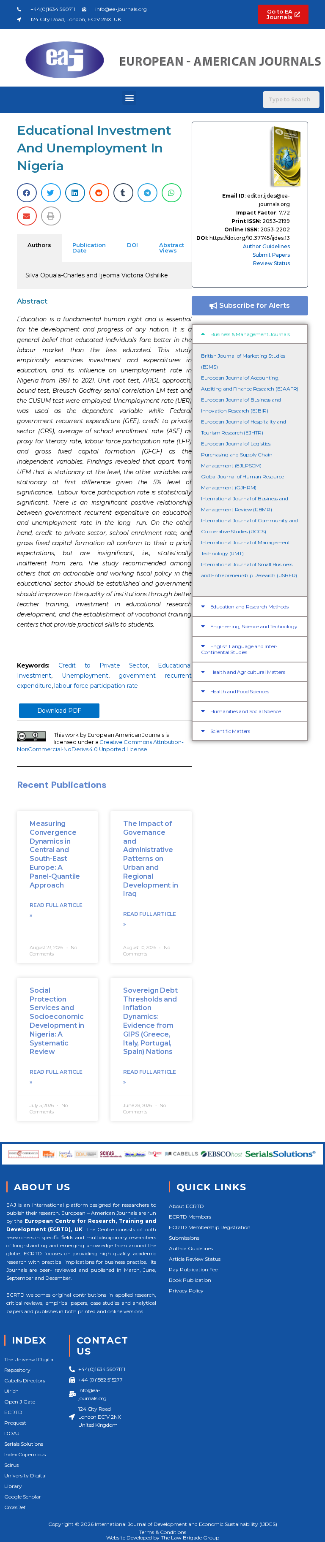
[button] (129, 98)
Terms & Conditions (162, 1532)
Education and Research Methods (249, 606)
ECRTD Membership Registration (210, 1227)
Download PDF (59, 710)
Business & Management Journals (250, 334)
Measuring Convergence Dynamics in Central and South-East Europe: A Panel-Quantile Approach (55, 854)
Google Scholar (22, 1496)
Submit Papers (271, 255)
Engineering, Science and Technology (253, 626)
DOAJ (11, 1433)
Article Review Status (194, 1259)
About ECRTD (186, 1206)
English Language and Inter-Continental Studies (239, 649)
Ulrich (11, 1391)
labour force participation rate (96, 686)
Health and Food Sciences (239, 691)
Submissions (184, 1238)
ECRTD (13, 1412)
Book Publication (190, 1280)
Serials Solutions (23, 1444)
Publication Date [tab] (89, 248)
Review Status (271, 263)
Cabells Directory (25, 1380)
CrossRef (14, 1507)
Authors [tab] (39, 245)
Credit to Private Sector (103, 665)
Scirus (11, 1465)
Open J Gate (19, 1401)
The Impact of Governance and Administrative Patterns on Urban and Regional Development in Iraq (150, 859)
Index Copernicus (25, 1454)
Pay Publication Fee (193, 1269)
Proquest (15, 1423)
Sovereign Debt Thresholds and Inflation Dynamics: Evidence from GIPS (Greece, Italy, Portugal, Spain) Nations (150, 1021)
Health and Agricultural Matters (247, 672)
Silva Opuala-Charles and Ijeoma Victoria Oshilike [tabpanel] (96, 275)
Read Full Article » (56, 910)
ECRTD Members (190, 1217)
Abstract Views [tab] (171, 248)
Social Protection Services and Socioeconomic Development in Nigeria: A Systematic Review (57, 1021)
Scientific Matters (230, 731)
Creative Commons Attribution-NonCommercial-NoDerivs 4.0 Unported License (100, 745)
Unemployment (85, 675)
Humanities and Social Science (245, 711)
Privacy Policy (186, 1290)
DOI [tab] (132, 245)
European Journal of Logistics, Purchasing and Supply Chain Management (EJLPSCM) (237, 454)
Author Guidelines (266, 246)
